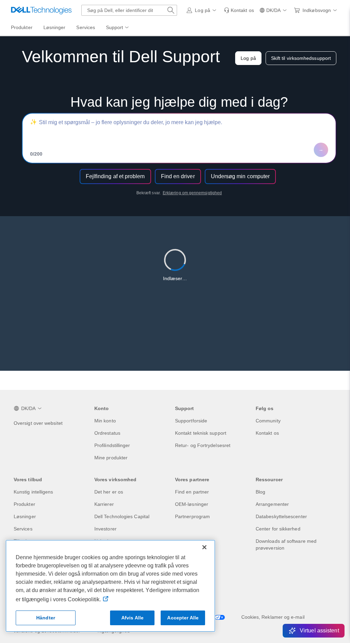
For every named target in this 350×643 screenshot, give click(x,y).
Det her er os (108, 492)
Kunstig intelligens (33, 492)
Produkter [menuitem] (21, 27)
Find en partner (192, 492)
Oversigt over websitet (38, 423)
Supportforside (191, 420)
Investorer (105, 529)
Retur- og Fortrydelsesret (202, 445)
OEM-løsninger (191, 504)
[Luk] (204, 547)
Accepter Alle (183, 617)
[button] (202, 10)
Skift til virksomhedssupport (301, 58)
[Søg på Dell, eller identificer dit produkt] (171, 10)
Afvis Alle (132, 617)
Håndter (45, 617)
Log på (248, 58)
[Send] (321, 150)
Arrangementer (272, 504)
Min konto (105, 420)
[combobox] (129, 10)
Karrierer (104, 504)
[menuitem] (117, 28)
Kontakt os (267, 433)
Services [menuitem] (85, 27)
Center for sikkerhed (278, 529)
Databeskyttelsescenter (281, 516)
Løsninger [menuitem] (54, 27)
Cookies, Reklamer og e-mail (273, 617)
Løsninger (25, 516)
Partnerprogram (192, 516)
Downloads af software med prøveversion (286, 544)
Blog (260, 492)
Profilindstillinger (112, 445)
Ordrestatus (107, 433)
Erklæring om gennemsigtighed (192, 193)
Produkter (24, 504)
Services (23, 529)
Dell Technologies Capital (121, 516)
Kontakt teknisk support (200, 433)
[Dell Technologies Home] (41, 10)
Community (268, 420)
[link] (239, 10)
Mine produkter (110, 457)
